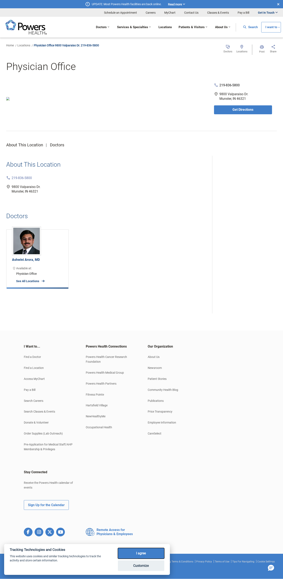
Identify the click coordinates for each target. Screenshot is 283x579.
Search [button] (252, 27)
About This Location (24, 144)
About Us (154, 357)
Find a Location (34, 368)
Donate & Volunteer (36, 422)
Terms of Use (222, 561)
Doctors (57, 144)
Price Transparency (160, 411)
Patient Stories (157, 378)
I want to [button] (271, 27)
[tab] (48, 346)
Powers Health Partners (101, 383)
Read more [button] (175, 4)
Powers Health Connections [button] (106, 346)
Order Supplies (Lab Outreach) (43, 433)
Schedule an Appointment (120, 12)
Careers (151, 12)
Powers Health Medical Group (105, 372)
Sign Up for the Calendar (46, 505)
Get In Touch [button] (266, 12)
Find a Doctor (32, 357)
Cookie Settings (266, 561)
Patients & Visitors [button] (192, 27)
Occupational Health (99, 427)
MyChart (169, 12)
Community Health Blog (163, 389)
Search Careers (33, 400)
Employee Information (162, 422)
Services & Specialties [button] (132, 27)
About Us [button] (221, 27)
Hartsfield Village (97, 405)
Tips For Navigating (243, 561)
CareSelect (154, 433)
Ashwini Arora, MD (26, 260)
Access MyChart (34, 378)
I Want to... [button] (32, 346)
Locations (23, 45)
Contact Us (191, 12)
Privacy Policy (204, 561)
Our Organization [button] (160, 346)
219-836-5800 (229, 85)
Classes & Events (218, 12)
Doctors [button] (101, 27)
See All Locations (27, 281)
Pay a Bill (243, 12)
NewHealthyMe (95, 416)
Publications (156, 400)
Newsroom (155, 368)
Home (10, 45)
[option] (37, 256)
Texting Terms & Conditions (178, 561)
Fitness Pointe (95, 394)
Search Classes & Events (39, 411)
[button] (271, 568)
